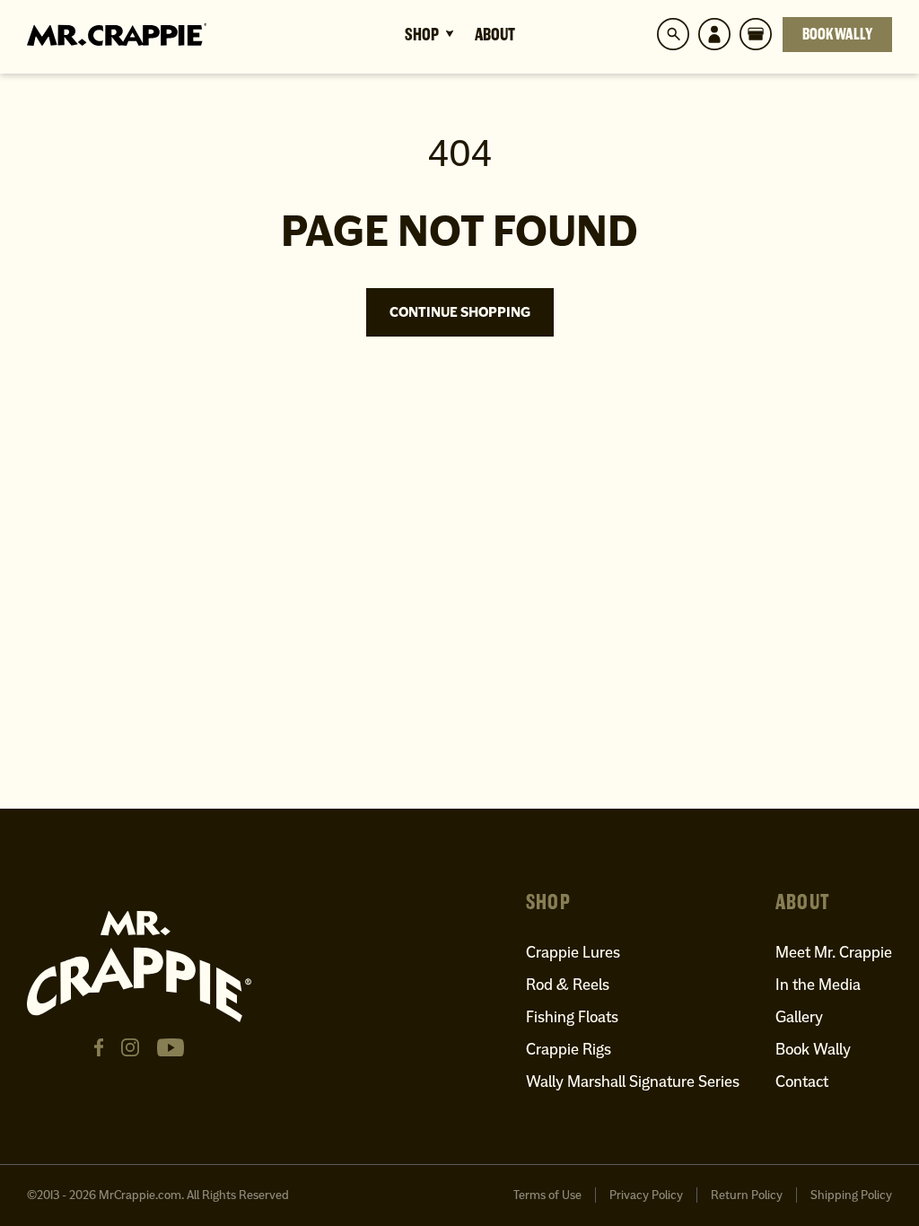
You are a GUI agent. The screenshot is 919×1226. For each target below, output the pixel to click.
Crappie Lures (573, 951)
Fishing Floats (572, 1016)
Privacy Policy (646, 1194)
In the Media (818, 984)
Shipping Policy (851, 1194)
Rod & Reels (567, 984)
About (495, 34)
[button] (756, 34)
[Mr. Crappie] (116, 34)
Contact (801, 1081)
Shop (422, 34)
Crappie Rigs (568, 1048)
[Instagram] (130, 1047)
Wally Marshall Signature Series (633, 1081)
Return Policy (747, 1194)
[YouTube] (170, 1047)
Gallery (799, 1016)
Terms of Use (547, 1194)
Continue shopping (459, 311)
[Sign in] (714, 34)
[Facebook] (98, 1047)
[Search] (673, 34)
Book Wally (837, 34)
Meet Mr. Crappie (833, 951)
